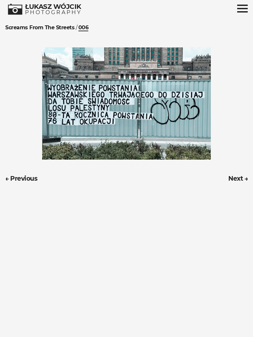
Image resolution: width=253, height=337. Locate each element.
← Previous (21, 178)
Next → (238, 178)
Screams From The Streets (39, 27)
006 (83, 27)
